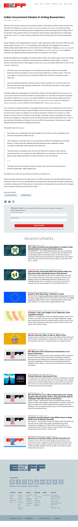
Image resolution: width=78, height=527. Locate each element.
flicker (42, 482)
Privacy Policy (45, 518)
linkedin (48, 482)
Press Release (32, 245)
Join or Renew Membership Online (55, 495)
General (12, 495)
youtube (36, 482)
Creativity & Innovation (28, 499)
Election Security (10, 195)
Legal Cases (37, 500)
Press (11, 502)
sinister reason (43, 63)
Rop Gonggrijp (37, 28)
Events (36, 498)
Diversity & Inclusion (20, 508)
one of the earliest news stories (54, 50)
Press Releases (38, 496)
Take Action (55, 3)
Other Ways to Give (55, 507)
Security (12, 498)
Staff (19, 506)
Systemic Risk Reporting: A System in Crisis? (46, 294)
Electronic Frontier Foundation (15, 5)
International (25, 195)
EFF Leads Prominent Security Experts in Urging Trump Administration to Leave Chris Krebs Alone (50, 248)
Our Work (47, 3)
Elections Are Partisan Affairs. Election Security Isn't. (49, 438)
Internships (20, 502)
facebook (18, 482)
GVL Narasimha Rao (26, 98)
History (19, 500)
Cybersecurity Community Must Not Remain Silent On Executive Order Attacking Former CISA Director (49, 272)
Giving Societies (54, 501)
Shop (65, 3)
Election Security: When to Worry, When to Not (47, 335)
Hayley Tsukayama (53, 311)
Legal (11, 496)
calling (40, 425)
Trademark (29, 518)
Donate (70, 3)
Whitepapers (37, 502)
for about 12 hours (64, 48)
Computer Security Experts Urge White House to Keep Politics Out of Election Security (50, 418)
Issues (41, 3)
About (36, 3)
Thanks (57, 518)
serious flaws (51, 28)
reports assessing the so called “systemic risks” (53, 296)
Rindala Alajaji (43, 311)
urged (45, 402)
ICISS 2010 (24, 45)
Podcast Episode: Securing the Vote (42, 376)
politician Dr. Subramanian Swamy (43, 100)
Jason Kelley (42, 269)
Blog (35, 495)
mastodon (12, 482)
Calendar (20, 495)
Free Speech (29, 495)
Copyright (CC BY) (16, 518)
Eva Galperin (50, 269)
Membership (13, 500)
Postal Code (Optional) (17, 212)
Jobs (19, 504)
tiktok (54, 482)
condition (7, 95)
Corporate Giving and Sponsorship (56, 503)
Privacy (28, 496)
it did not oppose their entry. (52, 103)
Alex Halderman (25, 28)
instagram (24, 482)
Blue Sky (30, 482)
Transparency (29, 501)
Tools (60, 3)
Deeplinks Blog (32, 269)
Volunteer (20, 496)
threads (60, 482)
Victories (20, 498)
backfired (21, 128)
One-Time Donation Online (56, 498)
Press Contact (46, 495)
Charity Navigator (33, 486)
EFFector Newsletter (37, 505)
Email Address (14, 217)
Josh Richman (43, 374)
